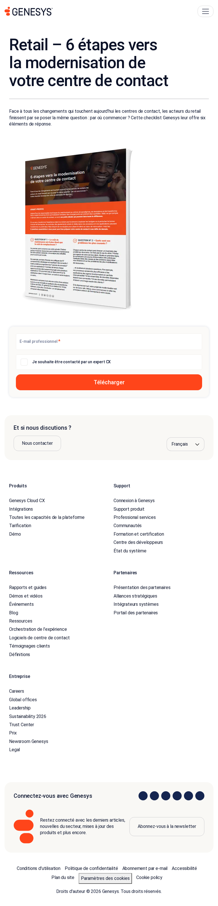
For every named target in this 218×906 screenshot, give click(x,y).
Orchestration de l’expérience (38, 629)
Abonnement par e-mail (145, 868)
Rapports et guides (28, 587)
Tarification (20, 525)
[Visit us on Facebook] (177, 795)
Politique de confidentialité (91, 868)
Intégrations (21, 509)
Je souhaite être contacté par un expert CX (71, 362)
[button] (109, 382)
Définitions (19, 654)
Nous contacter (37, 443)
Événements (21, 604)
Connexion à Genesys (134, 500)
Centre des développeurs (138, 542)
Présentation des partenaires (142, 587)
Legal (14, 749)
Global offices (23, 699)
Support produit (129, 509)
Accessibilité (184, 868)
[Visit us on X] (165, 795)
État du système (130, 551)
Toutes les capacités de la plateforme (47, 517)
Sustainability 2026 (27, 716)
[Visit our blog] (199, 795)
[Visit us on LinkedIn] (143, 795)
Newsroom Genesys (28, 741)
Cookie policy (149, 877)
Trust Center (21, 724)
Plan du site (62, 877)
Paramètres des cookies (105, 878)
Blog (13, 612)
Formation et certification (139, 534)
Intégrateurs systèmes (136, 604)
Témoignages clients (29, 646)
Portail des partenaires (136, 612)
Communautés (128, 525)
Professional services (135, 517)
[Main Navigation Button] (205, 11)
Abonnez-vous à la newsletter (167, 826)
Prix (12, 733)
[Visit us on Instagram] (154, 795)
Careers (16, 691)
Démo (15, 534)
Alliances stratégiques (135, 596)
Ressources (20, 621)
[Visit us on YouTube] (188, 795)
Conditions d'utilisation (38, 868)
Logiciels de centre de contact (39, 637)
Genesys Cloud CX (27, 500)
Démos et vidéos (26, 596)
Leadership (19, 708)
